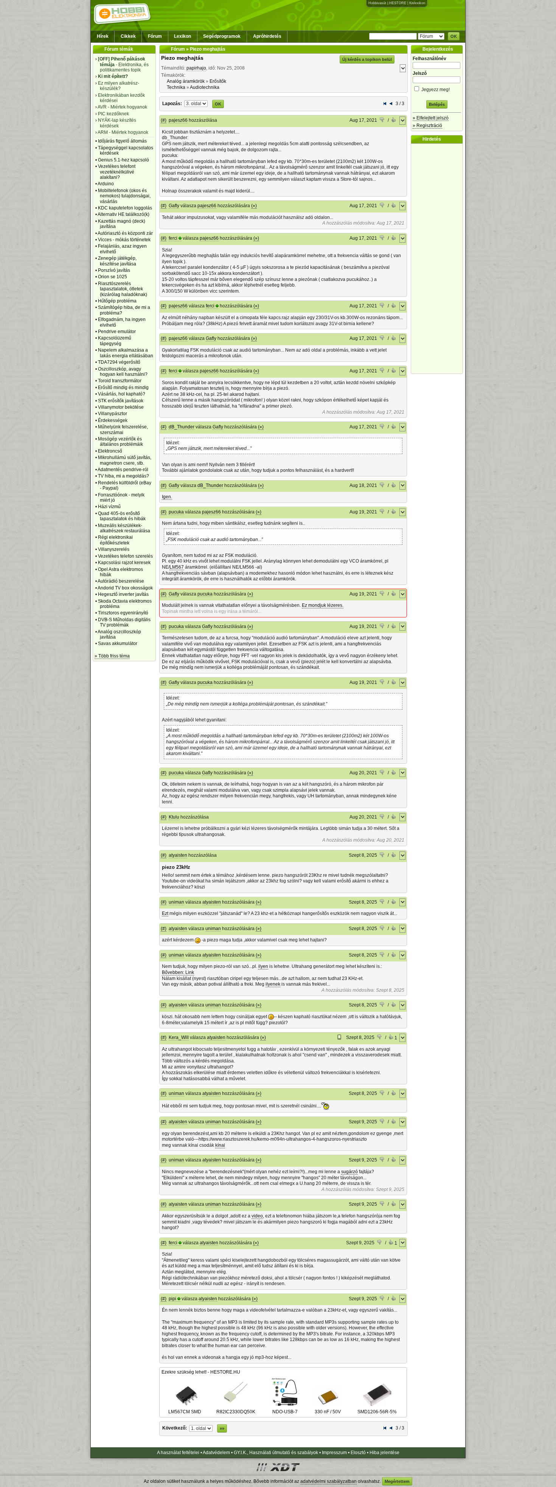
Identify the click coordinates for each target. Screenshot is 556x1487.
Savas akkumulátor (117, 643)
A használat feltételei (178, 1452)
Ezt (165, 913)
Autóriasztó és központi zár (125, 233)
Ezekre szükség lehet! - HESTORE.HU (201, 1372)
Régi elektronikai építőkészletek (115, 540)
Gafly (174, 205)
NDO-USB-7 (285, 1411)
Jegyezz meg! (435, 89)
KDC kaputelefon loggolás (125, 208)
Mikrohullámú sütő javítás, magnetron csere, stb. (124, 460)
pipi (172, 1298)
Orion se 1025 (112, 276)
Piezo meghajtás (182, 58)
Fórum (155, 36)
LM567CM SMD (184, 1411)
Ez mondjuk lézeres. (322, 605)
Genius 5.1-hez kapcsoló (123, 160)
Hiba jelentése (384, 1452)
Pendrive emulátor (117, 331)
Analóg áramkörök (186, 81)
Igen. (167, 496)
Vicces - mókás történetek (124, 239)
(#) (163, 120)
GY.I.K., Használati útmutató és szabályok (276, 1452)
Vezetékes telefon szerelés (125, 556)
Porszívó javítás (114, 270)
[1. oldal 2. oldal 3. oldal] (196, 103)
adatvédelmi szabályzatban (328, 1481)
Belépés (437, 104)
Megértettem (397, 1481)
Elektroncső (110, 451)
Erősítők (218, 81)
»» (222, 1428)
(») (254, 205)
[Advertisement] (438, 258)
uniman (176, 902)
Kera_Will (179, 1037)
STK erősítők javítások (120, 400)
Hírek (103, 36)
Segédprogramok (222, 36)
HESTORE (397, 3)
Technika (176, 87)
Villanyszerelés (113, 549)
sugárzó (349, 1171)
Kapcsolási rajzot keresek (124, 562)
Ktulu (174, 817)
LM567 (176, 567)
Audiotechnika (204, 87)
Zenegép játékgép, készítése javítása (117, 261)
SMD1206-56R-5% (377, 1411)
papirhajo (196, 68)
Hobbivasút (377, 3)
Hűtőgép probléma (117, 301)
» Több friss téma (112, 656)
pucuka (176, 512)
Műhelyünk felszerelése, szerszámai (123, 429)
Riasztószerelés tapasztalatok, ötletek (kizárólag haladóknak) (122, 289)
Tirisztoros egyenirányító (123, 613)
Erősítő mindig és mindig (123, 387)
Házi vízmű (109, 506)
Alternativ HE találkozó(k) (123, 214)
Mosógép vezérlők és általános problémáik (120, 441)
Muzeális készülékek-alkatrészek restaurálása (124, 528)
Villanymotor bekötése (121, 407)
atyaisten (178, 855)
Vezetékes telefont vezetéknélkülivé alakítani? (116, 172)
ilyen (263, 966)
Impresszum (334, 1452)
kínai (220, 1145)
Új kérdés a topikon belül (367, 59)
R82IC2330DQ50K (235, 1411)
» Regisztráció (427, 125)
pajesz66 (178, 120)
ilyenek (273, 984)
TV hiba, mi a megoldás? (123, 476)
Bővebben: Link (178, 972)
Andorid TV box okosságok (125, 588)
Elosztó (358, 1452)
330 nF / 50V (328, 1411)
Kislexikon (417, 3)
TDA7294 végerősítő (119, 362)
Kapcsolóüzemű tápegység (114, 340)
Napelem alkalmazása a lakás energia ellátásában (125, 352)
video (257, 1216)
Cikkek (128, 36)
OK (453, 36)
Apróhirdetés (267, 36)
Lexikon (182, 36)
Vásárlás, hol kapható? (121, 394)
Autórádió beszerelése (121, 581)
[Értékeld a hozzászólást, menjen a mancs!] (382, 120)
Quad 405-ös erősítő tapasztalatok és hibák (122, 516)
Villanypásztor (112, 413)
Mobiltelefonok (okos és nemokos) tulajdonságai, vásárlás (124, 196)
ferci (173, 238)
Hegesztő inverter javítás (123, 594)
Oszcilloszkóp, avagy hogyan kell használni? (123, 371)
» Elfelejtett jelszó (431, 118)
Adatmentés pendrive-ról (123, 469)
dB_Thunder (181, 427)
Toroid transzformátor (119, 380)
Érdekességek (112, 420)
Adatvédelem (216, 1452)
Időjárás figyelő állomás (122, 141)
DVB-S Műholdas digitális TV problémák (124, 622)
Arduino (106, 183)
